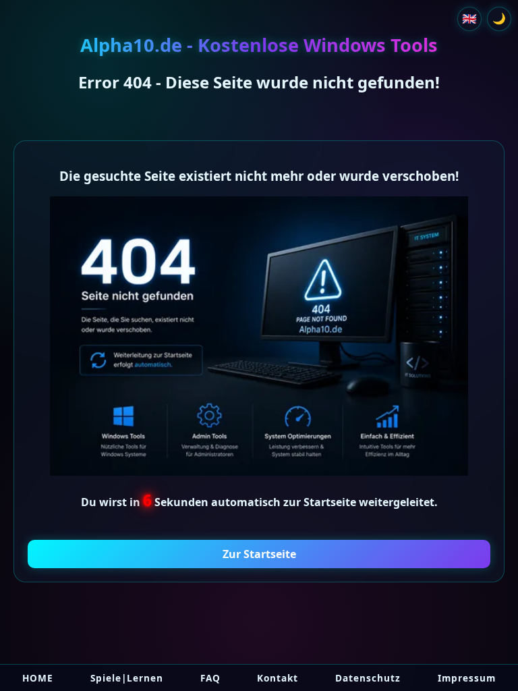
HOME (37, 677)
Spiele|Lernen (126, 677)
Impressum (467, 677)
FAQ (210, 677)
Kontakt (277, 677)
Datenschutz (368, 677)
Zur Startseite (259, 554)
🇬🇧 (469, 18)
